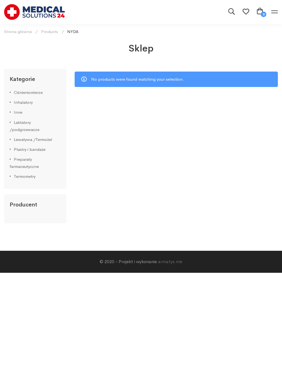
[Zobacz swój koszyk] (260, 12)
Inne (18, 112)
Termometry (25, 176)
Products (49, 31)
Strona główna (18, 31)
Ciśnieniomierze (28, 92)
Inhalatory (23, 102)
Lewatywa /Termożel (33, 139)
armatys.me (170, 262)
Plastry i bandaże (29, 149)
